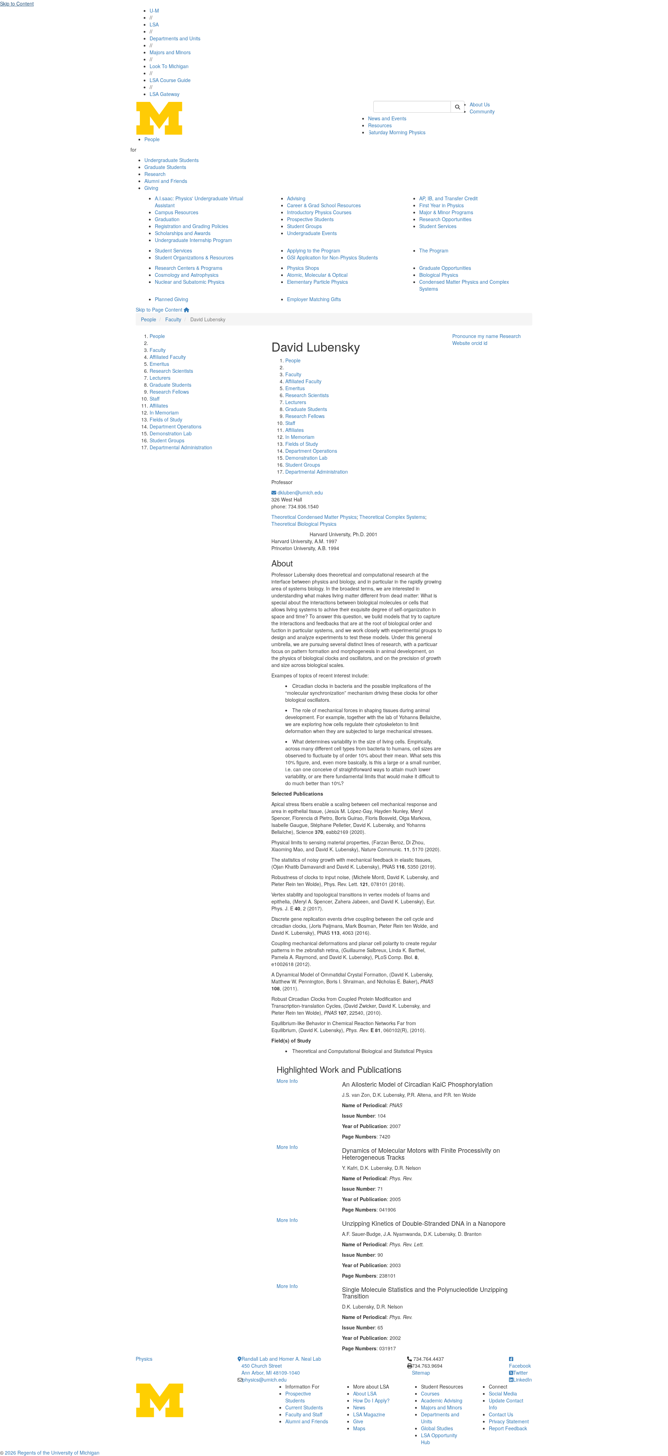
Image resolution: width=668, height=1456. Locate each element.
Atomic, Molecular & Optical (317, 274)
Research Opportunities (445, 219)
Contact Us (501, 1414)
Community (482, 111)
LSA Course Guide (170, 80)
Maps (359, 1428)
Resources (380, 125)
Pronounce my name (475, 335)
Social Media (503, 1393)
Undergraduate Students (171, 159)
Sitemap (421, 1372)
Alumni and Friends (165, 180)
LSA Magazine (369, 1414)
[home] (186, 309)
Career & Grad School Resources (324, 205)
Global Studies (437, 1428)
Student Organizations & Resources (194, 257)
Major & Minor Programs (446, 212)
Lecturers (160, 377)
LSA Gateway (165, 93)
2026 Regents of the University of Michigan (52, 1452)
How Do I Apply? (371, 1400)
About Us (480, 104)
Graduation (167, 219)
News (359, 1407)
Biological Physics (438, 274)
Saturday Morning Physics (397, 132)
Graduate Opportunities (445, 267)
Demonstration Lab (171, 433)
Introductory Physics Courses (319, 212)
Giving (151, 187)
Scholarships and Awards (182, 233)
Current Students (304, 1407)
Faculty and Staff (303, 1414)
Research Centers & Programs (188, 267)
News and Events (387, 118)
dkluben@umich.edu (299, 492)
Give (358, 1421)
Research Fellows (169, 391)
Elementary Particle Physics (317, 281)
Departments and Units (175, 38)
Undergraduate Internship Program (193, 239)
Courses (430, 1393)
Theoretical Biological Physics (303, 523)
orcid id (479, 342)
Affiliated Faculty (168, 356)
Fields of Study (166, 419)
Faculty (173, 319)
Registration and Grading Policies (191, 226)
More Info (287, 1080)
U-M (154, 10)
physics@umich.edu (264, 1379)
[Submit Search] (457, 107)
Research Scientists (171, 370)
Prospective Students (310, 219)
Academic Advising (441, 1400)
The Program (433, 250)
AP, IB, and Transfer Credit (448, 198)
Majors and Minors (170, 52)
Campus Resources (176, 212)
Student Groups (304, 226)
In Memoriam (164, 412)
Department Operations (175, 426)
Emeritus (159, 363)
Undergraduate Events (312, 233)
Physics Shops (303, 267)
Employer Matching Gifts (314, 299)
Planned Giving (171, 299)
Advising (296, 198)
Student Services (437, 226)
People (152, 139)
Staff (154, 398)
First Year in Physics (441, 205)
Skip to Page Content (159, 309)
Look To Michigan (169, 66)
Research (155, 173)
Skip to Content (17, 3)
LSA (154, 24)
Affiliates (159, 405)
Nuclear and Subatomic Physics (189, 281)
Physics (144, 1358)
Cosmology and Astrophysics (186, 274)
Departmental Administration (181, 447)
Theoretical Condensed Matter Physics (314, 516)
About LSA (364, 1393)
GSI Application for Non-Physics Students (332, 257)
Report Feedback (508, 1428)
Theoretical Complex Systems (392, 516)
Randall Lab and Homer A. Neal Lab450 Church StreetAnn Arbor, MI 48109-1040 (281, 1365)
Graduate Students (165, 166)
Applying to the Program (313, 250)
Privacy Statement (509, 1421)
